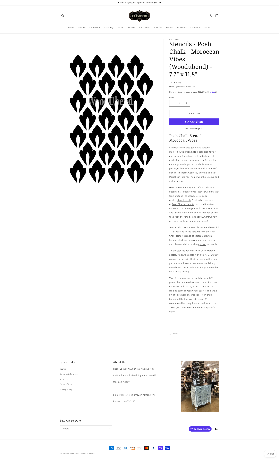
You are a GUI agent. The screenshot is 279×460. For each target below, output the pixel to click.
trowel (203, 244)
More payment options (194, 129)
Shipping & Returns (69, 374)
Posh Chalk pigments (183, 204)
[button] (63, 15)
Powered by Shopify (87, 453)
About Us (64, 379)
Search (63, 369)
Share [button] (175, 333)
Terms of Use (66, 384)
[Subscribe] (108, 428)
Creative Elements (72, 453)
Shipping (173, 86)
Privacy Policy (66, 389)
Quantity (173, 97)
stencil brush (184, 200)
